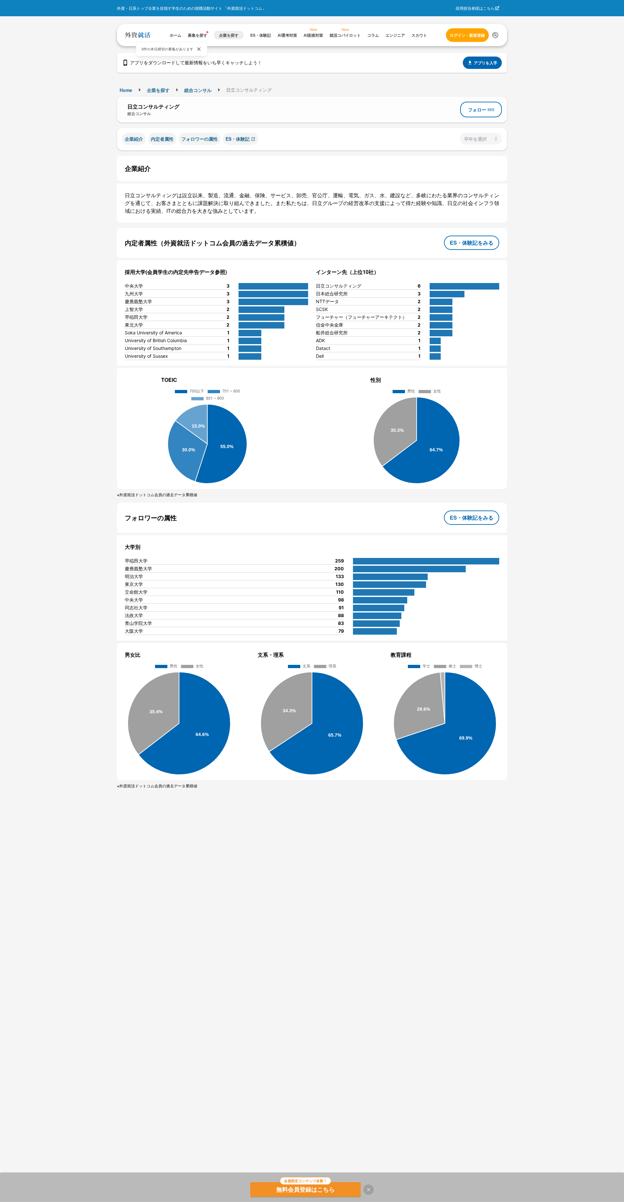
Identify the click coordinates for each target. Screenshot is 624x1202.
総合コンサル (198, 90)
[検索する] (495, 35)
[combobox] (481, 139)
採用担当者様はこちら (475, 8)
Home (126, 90)
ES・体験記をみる (471, 242)
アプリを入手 (485, 63)
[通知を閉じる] (199, 49)
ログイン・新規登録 (467, 35)
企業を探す (158, 90)
